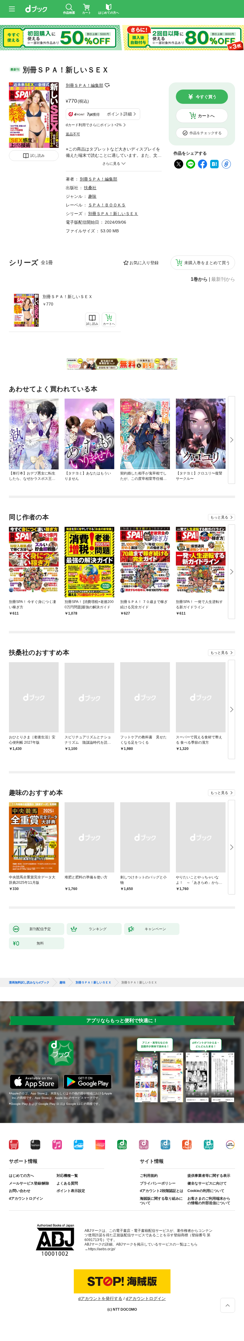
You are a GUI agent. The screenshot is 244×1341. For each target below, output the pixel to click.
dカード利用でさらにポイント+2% (94, 125)
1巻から (199, 279)
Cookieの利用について (205, 1191)
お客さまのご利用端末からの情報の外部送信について (208, 1200)
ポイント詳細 (119, 114)
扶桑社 (90, 187)
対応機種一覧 (67, 1176)
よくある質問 (67, 1183)
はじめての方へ (21, 1176)
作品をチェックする (206, 133)
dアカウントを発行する (100, 1298)
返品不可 (73, 134)
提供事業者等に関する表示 (208, 1176)
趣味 (92, 196)
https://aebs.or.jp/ (101, 1249)
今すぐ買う (206, 96)
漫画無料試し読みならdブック (29, 982)
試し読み (37, 155)
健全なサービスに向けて (207, 1183)
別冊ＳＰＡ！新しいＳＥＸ (68, 296)
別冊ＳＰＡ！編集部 (84, 85)
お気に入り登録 (144, 262)
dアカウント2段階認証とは (161, 1191)
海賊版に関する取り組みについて (161, 1200)
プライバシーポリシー (158, 1183)
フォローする (107, 85)
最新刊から (223, 279)
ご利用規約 (149, 1176)
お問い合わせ (19, 1191)
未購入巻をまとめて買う (207, 262)
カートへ (206, 115)
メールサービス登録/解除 (29, 1183)
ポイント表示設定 (71, 1191)
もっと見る (219, 517)
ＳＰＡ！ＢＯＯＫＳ (107, 205)
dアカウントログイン (26, 1198)
